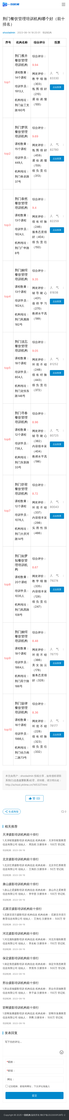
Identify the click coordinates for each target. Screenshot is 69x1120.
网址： (11, 1079)
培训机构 (47, 32)
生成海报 (13, 811)
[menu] (63, 4)
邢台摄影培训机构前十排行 (21, 983)
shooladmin (9, 32)
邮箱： (11, 1070)
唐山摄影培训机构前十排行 (21, 884)
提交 (34, 1095)
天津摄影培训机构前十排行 (21, 834)
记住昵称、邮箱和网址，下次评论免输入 (29, 1086)
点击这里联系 (21, 780)
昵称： (11, 1061)
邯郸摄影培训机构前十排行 (21, 1007)
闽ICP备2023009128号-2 (52, 1115)
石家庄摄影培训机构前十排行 (22, 909)
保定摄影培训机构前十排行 (21, 958)
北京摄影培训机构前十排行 (21, 859)
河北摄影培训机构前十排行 (21, 933)
